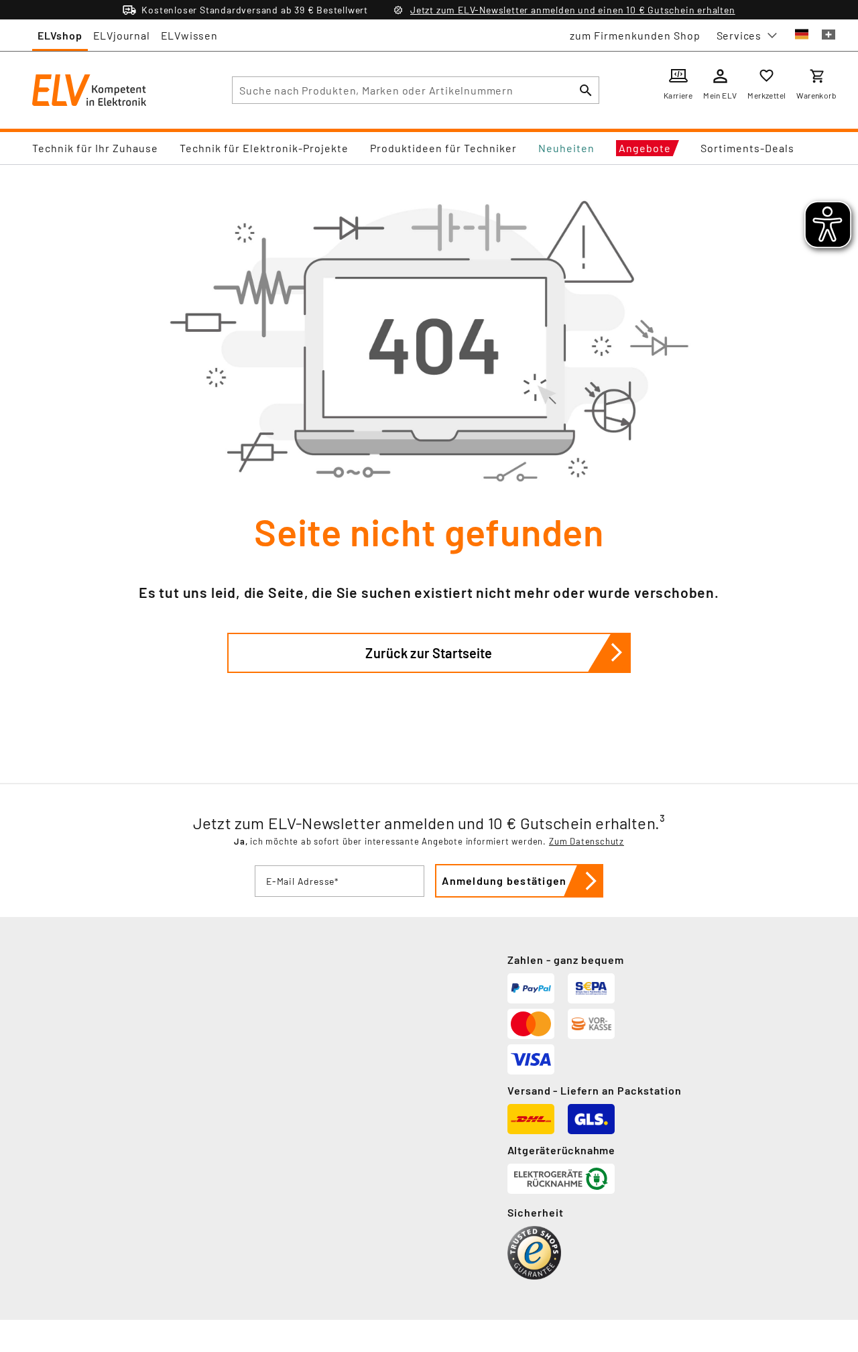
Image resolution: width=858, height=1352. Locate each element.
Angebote (645, 147)
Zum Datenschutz (586, 841)
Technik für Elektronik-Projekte (264, 147)
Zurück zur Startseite (428, 653)
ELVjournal (121, 35)
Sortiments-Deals (747, 147)
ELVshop (60, 35)
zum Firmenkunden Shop (635, 35)
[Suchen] (586, 90)
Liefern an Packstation (621, 1090)
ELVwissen (189, 35)
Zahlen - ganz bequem (565, 959)
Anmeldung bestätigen (504, 880)
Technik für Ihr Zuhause (95, 147)
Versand (529, 1090)
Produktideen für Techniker (443, 147)
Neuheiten (566, 147)
